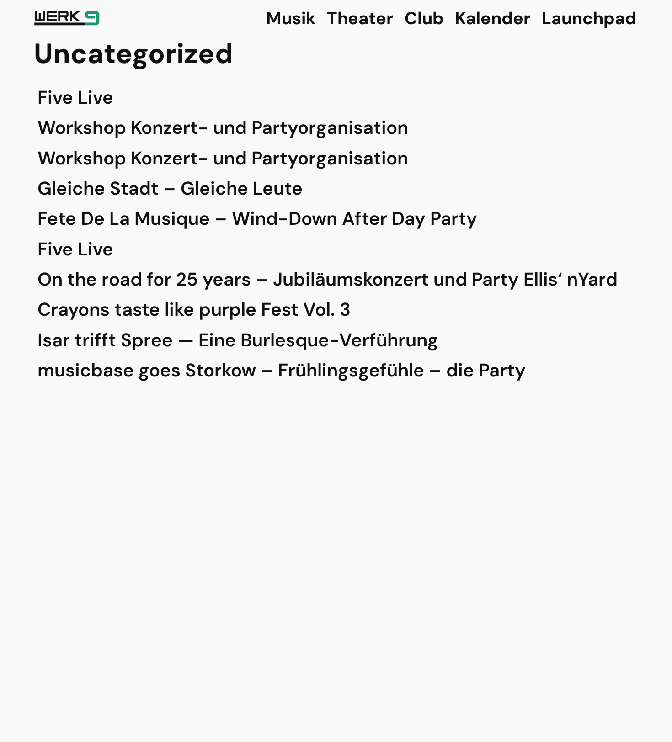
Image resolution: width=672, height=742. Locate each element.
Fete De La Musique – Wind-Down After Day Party (257, 218)
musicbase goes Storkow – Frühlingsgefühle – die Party (281, 370)
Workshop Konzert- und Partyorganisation (222, 127)
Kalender (493, 18)
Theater (360, 18)
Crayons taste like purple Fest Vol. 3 (194, 309)
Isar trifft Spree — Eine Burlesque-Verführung (237, 340)
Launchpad (589, 18)
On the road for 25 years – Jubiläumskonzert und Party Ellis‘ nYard (327, 279)
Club (424, 18)
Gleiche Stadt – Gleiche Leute (170, 188)
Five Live (75, 97)
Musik (291, 18)
